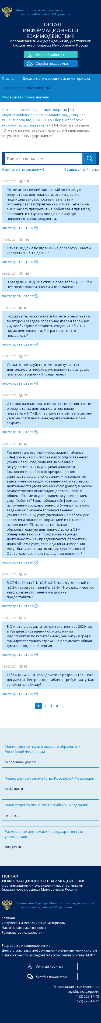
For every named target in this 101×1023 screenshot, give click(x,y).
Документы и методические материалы (56, 78)
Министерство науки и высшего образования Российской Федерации (43, 754)
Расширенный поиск (81, 169)
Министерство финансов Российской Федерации (46, 809)
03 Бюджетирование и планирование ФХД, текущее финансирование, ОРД (44, 114)
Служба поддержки (52, 63)
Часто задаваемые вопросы (26, 87)
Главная (8, 78)
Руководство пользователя (25, 97)
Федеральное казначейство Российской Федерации (49, 783)
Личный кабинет (50, 54)
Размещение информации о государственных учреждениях (44, 839)
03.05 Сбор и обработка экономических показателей (42, 122)
